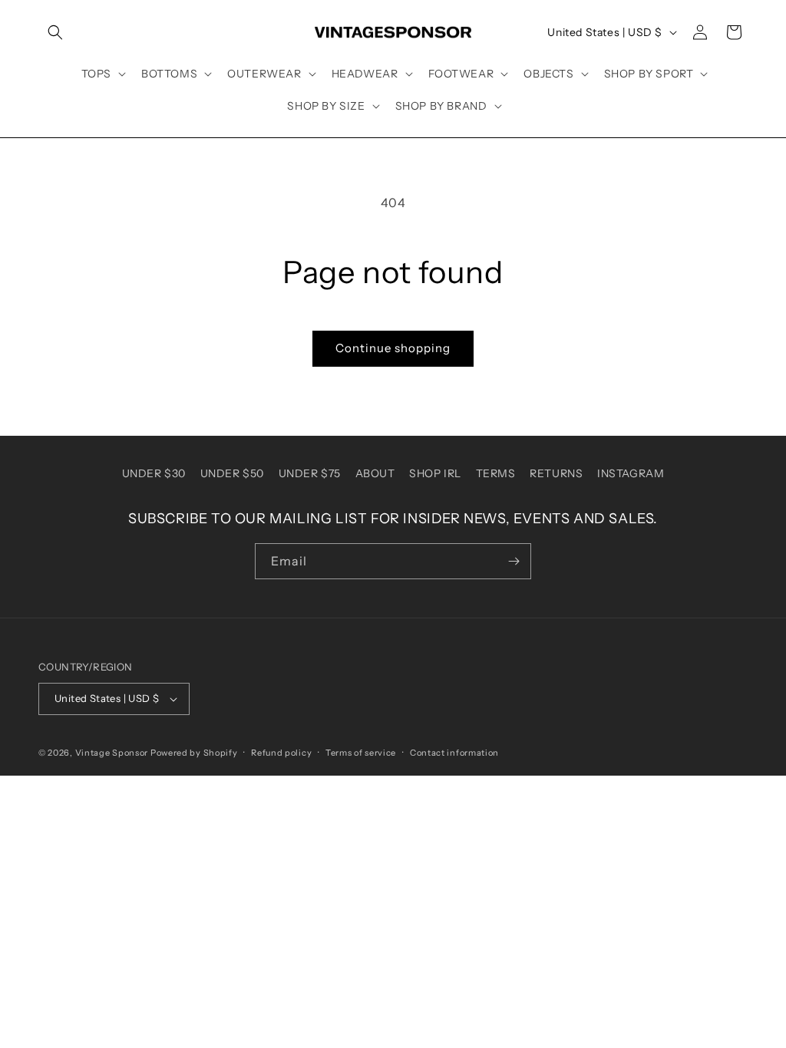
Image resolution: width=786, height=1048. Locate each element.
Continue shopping (393, 348)
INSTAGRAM (630, 473)
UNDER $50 (232, 473)
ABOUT (375, 473)
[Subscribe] (513, 561)
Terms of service (360, 752)
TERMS (496, 473)
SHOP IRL (435, 473)
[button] (55, 32)
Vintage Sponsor (112, 752)
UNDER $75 (310, 473)
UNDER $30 (154, 473)
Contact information (454, 752)
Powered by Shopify (194, 752)
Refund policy (281, 752)
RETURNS (556, 473)
